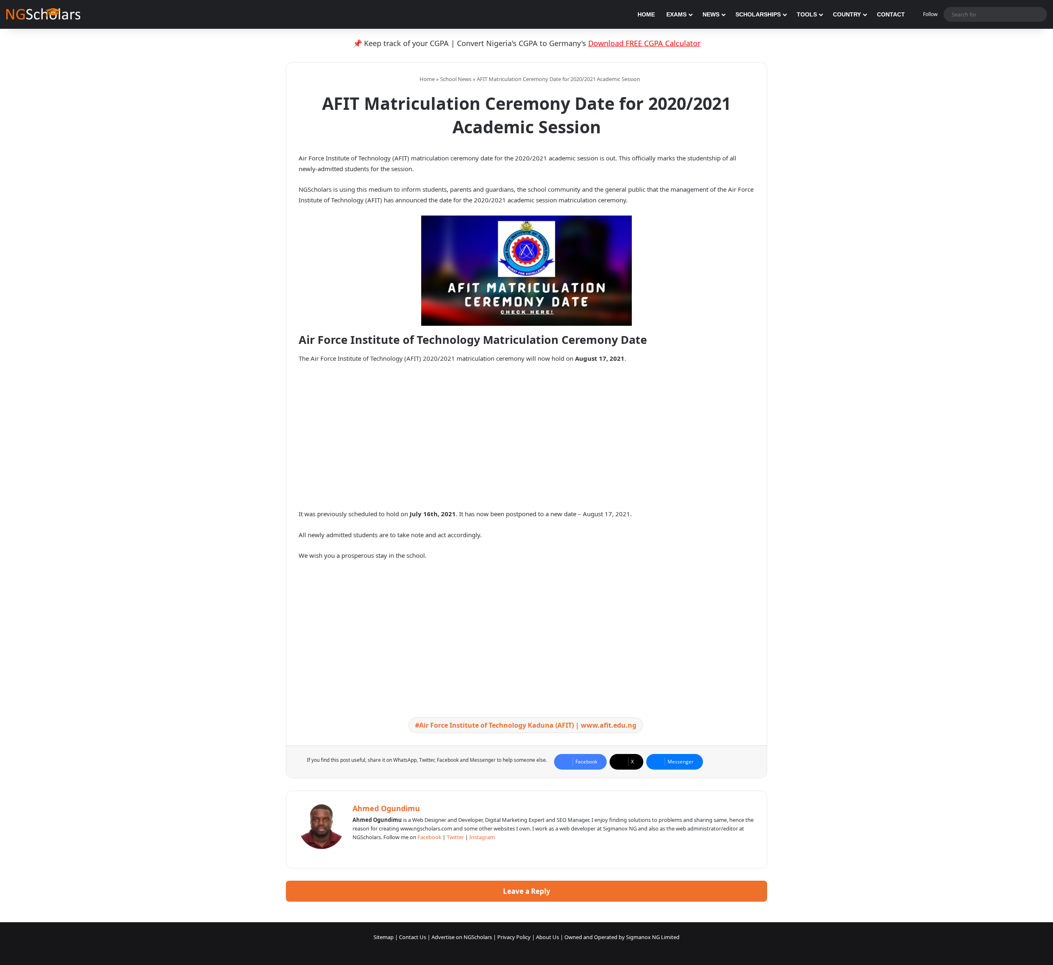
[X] (377, 851)
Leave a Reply (526, 891)
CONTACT (891, 14)
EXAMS (676, 14)
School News (455, 79)
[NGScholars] (43, 14)
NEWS (711, 14)
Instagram (482, 837)
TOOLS (807, 14)
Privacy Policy (514, 937)
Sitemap (383, 937)
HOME (646, 14)
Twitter (455, 837)
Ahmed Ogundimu (386, 808)
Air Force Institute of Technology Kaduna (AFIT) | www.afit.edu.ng (527, 725)
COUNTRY (847, 14)
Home (426, 79)
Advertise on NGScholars (461, 937)
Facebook (429, 837)
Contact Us (412, 937)
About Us (547, 937)
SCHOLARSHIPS (758, 14)
